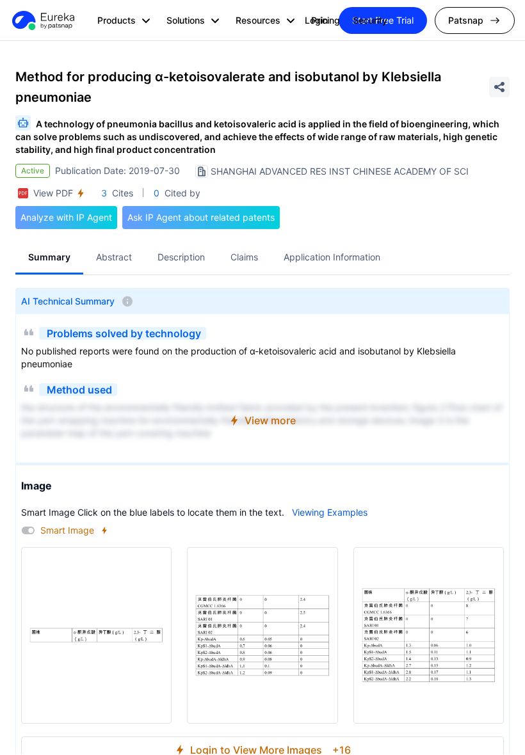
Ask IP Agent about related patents (201, 217)
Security (370, 20)
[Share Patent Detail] (499, 87)
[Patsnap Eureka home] (42, 20)
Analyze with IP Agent (66, 217)
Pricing (325, 20)
